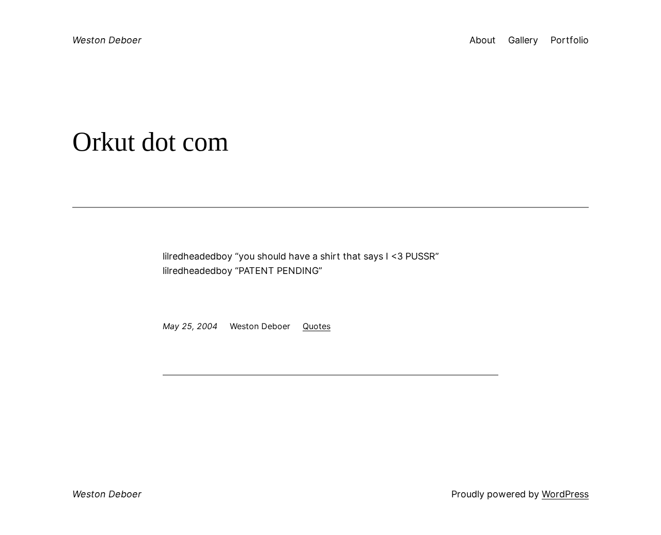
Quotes (316, 326)
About (482, 40)
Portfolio (569, 40)
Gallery (523, 40)
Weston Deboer (106, 40)
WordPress (565, 494)
